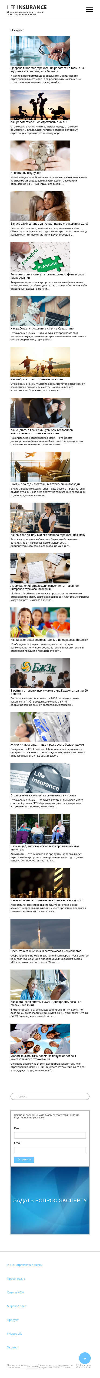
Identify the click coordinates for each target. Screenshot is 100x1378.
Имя (16, 1128)
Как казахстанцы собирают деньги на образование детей (49, 640)
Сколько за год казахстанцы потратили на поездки (45, 484)
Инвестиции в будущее (25, 173)
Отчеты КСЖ (15, 1292)
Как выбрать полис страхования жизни (36, 379)
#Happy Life (14, 1334)
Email (17, 1143)
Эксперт (12, 1347)
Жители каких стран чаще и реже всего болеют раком (47, 745)
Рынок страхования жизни (24, 1265)
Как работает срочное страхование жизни (38, 122)
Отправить (24, 1160)
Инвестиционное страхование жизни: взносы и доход (46, 900)
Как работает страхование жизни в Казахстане (41, 328)
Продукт (12, 1320)
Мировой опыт (16, 1306)
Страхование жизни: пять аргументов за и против (43, 795)
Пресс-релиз (16, 1279)
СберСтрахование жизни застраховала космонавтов (45, 951)
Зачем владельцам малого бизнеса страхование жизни (48, 535)
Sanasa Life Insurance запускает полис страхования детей (49, 224)
